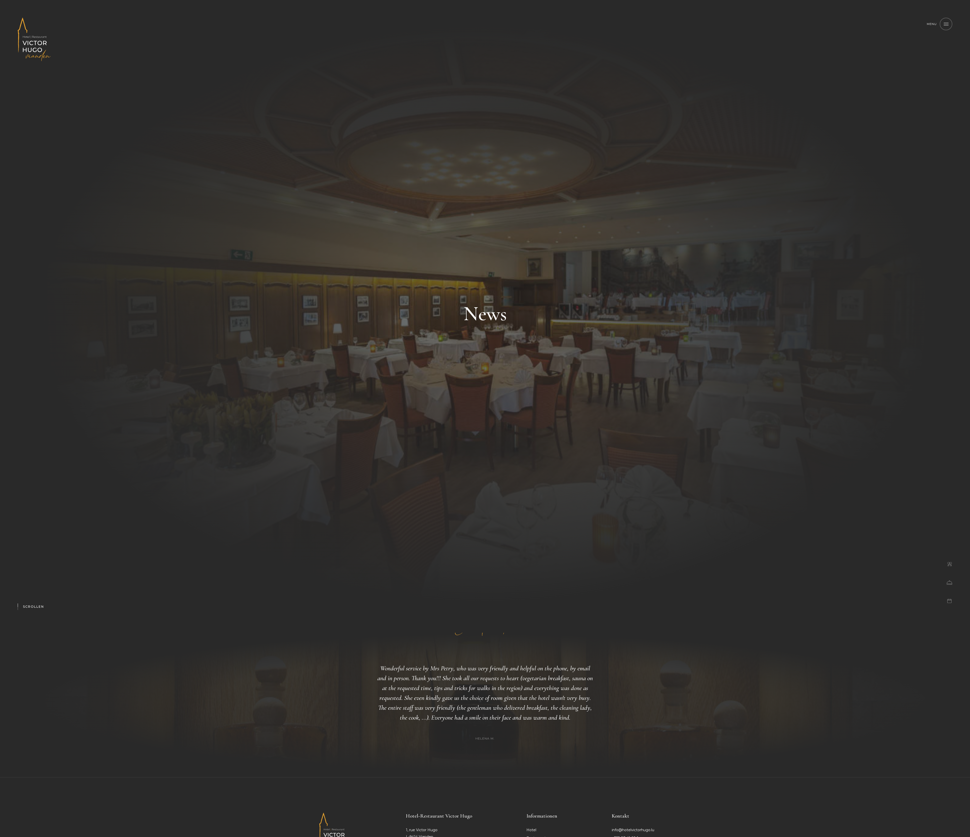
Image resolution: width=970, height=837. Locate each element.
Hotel (531, 830)
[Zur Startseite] (34, 39)
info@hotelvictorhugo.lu (633, 830)
